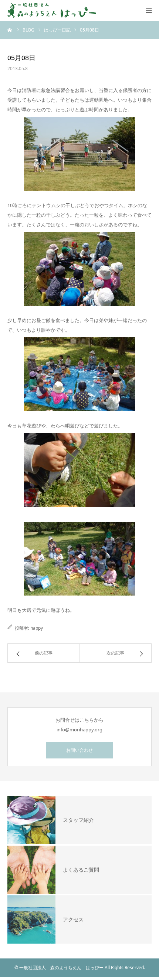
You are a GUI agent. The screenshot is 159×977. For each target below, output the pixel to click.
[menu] (148, 10)
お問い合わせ (79, 750)
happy (36, 628)
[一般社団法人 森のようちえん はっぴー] (51, 10)
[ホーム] (10, 29)
